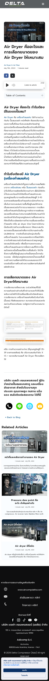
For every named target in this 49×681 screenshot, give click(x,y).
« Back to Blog (12, 417)
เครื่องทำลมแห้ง (24, 117)
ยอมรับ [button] (24, 670)
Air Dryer (8, 117)
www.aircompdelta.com (30, 589)
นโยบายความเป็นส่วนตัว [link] (11, 665)
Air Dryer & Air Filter (12, 65)
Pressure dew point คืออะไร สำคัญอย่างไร (24, 501)
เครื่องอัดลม (15, 187)
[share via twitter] (12, 75)
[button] (43, 4)
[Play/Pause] (7, 85)
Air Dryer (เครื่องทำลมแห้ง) (21, 176)
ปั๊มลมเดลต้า (31, 187)
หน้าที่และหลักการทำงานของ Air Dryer (24, 457)
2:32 (42, 83)
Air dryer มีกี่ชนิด (24, 546)
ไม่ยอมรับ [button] (24, 675)
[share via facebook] (6, 75)
